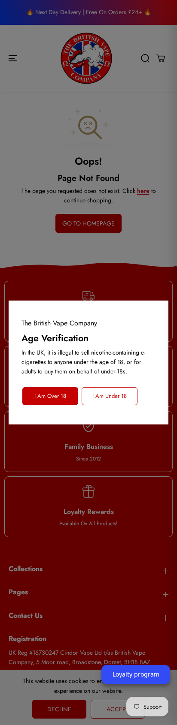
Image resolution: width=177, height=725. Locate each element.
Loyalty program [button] (136, 674)
